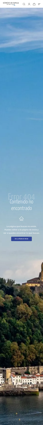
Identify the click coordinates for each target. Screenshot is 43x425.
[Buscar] (24, 4)
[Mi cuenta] (29, 4)
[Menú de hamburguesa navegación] (39, 4)
